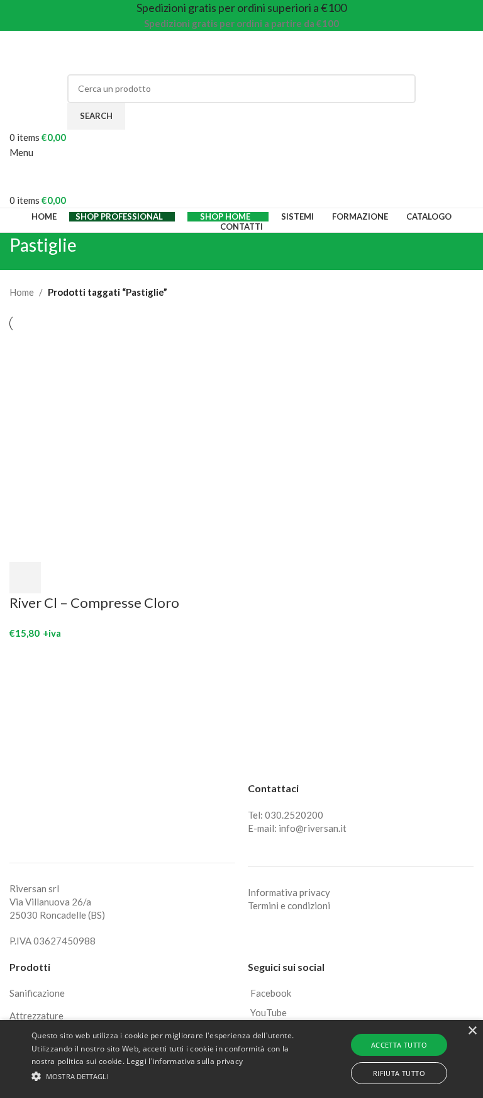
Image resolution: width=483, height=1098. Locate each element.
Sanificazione (37, 993)
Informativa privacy (289, 892)
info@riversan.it (313, 828)
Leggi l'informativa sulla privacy (184, 1061)
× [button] (472, 1031)
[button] (25, 577)
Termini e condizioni (289, 905)
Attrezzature (36, 1015)
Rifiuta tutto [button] (399, 1073)
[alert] (241, 1059)
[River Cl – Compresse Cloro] (123, 446)
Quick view (58, 577)
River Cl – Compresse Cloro (94, 602)
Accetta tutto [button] (399, 1045)
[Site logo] (88, 51)
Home (21, 292)
